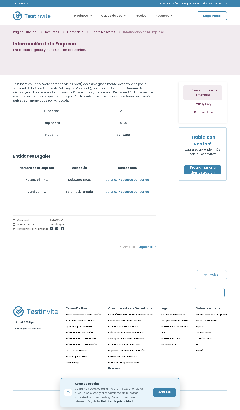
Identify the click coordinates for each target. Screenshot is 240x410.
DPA (162, 332)
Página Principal (25, 32)
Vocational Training (77, 350)
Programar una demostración (202, 3)
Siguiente (145, 247)
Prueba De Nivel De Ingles (80, 320)
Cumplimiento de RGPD (174, 320)
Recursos (162, 15)
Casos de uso (111, 15)
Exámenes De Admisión (79, 332)
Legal (164, 308)
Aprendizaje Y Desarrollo (79, 326)
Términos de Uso (170, 338)
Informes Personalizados (122, 356)
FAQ (198, 344)
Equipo (200, 326)
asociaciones (203, 332)
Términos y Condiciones (174, 326)
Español (20, 3)
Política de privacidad (117, 401)
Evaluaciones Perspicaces (123, 326)
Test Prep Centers (76, 356)
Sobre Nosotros (103, 32)
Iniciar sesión (169, 3)
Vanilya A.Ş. (204, 104)
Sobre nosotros (208, 308)
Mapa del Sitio (168, 344)
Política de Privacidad (172, 314)
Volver (215, 274)
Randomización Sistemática (124, 320)
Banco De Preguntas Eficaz (123, 362)
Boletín (200, 350)
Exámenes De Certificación (81, 344)
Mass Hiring (72, 362)
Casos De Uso (76, 308)
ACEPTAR (164, 392)
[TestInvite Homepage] (32, 15)
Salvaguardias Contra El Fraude (126, 338)
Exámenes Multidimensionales (126, 332)
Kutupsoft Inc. (203, 112)
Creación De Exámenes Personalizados (130, 314)
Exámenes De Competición (81, 338)
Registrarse (212, 16)
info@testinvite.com (30, 328)
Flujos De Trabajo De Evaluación (126, 350)
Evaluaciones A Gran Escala (124, 344)
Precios (140, 15)
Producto (81, 15)
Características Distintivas (130, 308)
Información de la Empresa (211, 314)
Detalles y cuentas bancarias (127, 180)
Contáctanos (204, 338)
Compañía (75, 32)
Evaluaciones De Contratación (83, 314)
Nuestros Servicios (206, 320)
